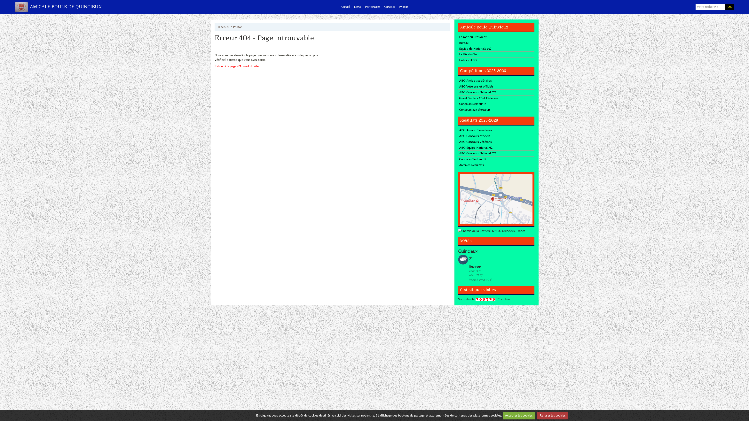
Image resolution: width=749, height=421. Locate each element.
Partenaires (372, 7)
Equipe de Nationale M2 (475, 48)
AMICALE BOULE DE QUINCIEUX (66, 6)
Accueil (345, 7)
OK (730, 7)
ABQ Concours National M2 (477, 92)
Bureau (464, 43)
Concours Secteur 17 (472, 104)
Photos (403, 7)
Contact (389, 7)
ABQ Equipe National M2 (476, 147)
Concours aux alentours (475, 109)
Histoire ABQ (468, 60)
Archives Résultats (471, 165)
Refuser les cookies (553, 415)
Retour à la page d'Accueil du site (237, 66)
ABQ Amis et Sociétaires (475, 130)
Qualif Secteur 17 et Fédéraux (479, 98)
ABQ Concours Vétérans (475, 142)
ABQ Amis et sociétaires (475, 80)
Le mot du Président (473, 37)
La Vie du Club (468, 54)
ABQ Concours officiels (474, 136)
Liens (357, 7)
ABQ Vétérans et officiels (476, 86)
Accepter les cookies (519, 415)
